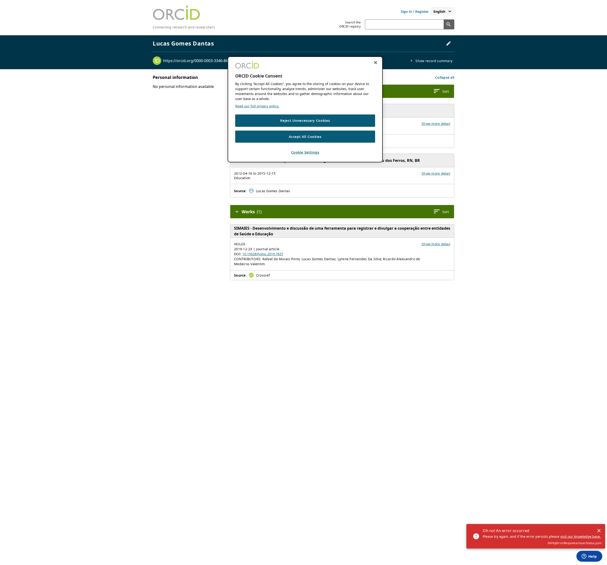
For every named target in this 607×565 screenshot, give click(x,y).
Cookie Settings (305, 152)
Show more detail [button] (436, 123)
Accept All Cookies (305, 136)
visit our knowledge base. (580, 536)
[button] (444, 77)
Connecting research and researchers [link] (184, 27)
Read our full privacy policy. (257, 106)
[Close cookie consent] (375, 62)
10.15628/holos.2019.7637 (262, 254)
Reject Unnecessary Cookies (305, 120)
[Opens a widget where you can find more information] (589, 557)
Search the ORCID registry (350, 24)
